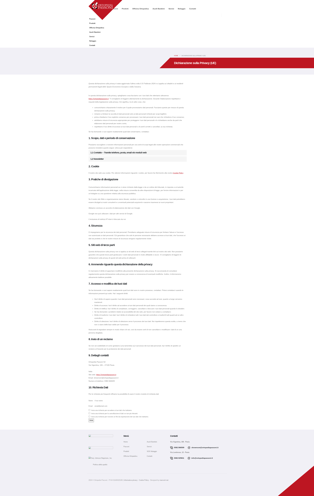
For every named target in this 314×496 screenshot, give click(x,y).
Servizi (171, 9)
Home (126, 442)
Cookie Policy (178, 173)
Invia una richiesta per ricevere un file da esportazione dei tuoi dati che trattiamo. (120, 417)
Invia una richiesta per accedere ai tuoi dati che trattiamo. (111, 410)
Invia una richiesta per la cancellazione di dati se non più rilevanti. (114, 413)
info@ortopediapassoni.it (202, 458)
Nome (91, 401)
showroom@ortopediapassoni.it (204, 447)
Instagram (97, 485)
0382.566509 (178, 447)
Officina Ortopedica (140, 9)
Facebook (91, 485)
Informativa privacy (131, 480)
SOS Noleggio (152, 451)
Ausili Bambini (159, 9)
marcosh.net (164, 480)
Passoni (92, 19)
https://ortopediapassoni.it (99, 99)
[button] (223, 15)
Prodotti (92, 23)
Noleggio (181, 9)
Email (91, 406)
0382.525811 (178, 458)
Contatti (192, 9)
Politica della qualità (98, 465)
